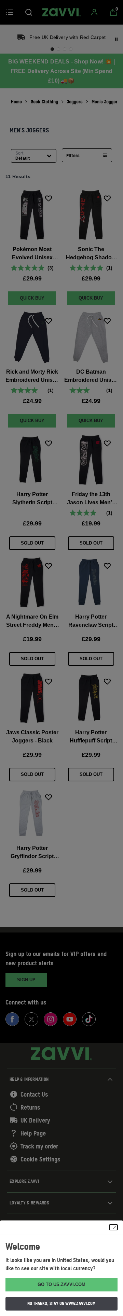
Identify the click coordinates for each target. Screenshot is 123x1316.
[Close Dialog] (113, 1227)
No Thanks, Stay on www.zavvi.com (61, 1303)
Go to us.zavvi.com (61, 1284)
